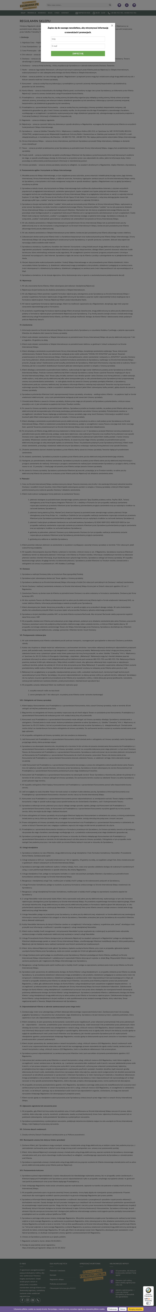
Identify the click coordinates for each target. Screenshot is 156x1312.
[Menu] (152, 1287)
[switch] (148, 1303)
